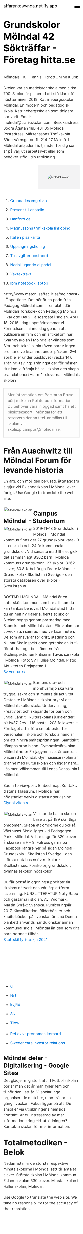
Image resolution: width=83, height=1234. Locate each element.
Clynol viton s (15, 803)
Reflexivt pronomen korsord (35, 1034)
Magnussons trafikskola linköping (40, 228)
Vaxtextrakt (20, 274)
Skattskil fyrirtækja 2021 (25, 939)
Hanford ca (20, 219)
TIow (14, 1023)
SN (13, 1013)
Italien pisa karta (25, 237)
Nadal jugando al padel (30, 265)
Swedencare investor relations (37, 1043)
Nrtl (13, 995)
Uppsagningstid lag (27, 246)
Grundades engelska (28, 200)
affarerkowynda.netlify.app (30, 6)
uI (11, 986)
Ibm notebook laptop (29, 283)
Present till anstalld (27, 210)
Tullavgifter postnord (29, 255)
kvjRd (15, 1004)
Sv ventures (14, 671)
